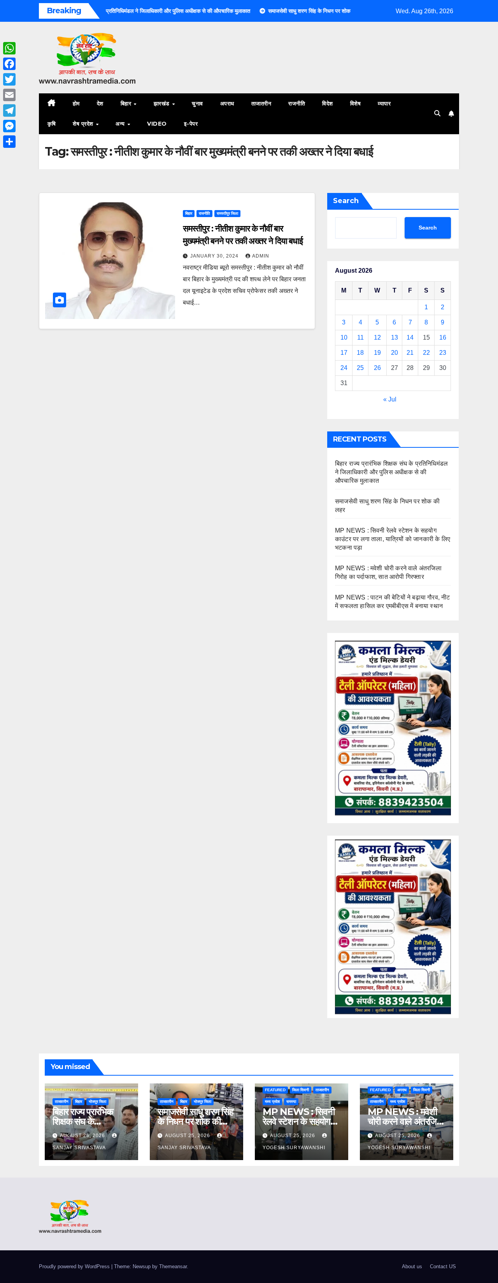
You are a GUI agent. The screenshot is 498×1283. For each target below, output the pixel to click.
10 (343, 337)
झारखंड (163, 103)
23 (442, 352)
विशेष (355, 103)
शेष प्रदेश (84, 123)
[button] (437, 113)
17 (343, 352)
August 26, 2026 (83, 1135)
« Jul (389, 399)
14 (410, 337)
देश (100, 103)
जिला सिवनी (300, 1090)
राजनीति (296, 103)
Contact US (443, 1266)
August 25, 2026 (188, 1135)
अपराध (227, 103)
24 (343, 368)
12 (377, 337)
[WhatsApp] (9, 48)
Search (346, 200)
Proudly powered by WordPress (75, 1266)
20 (394, 352)
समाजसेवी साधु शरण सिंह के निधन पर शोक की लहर (195, 1121)
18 (360, 352)
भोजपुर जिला (97, 1101)
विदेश (327, 103)
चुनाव (197, 103)
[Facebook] (9, 64)
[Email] (9, 95)
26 (377, 368)
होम (76, 103)
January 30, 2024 (215, 256)
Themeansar (173, 1266)
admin (260, 256)
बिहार (127, 103)
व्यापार (384, 103)
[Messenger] (9, 126)
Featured (275, 1090)
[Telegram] (9, 110)
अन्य (121, 123)
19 (377, 352)
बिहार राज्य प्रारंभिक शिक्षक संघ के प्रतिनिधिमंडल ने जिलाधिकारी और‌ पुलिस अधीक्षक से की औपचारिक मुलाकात (391, 472)
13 (394, 337)
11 (360, 337)
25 (360, 368)
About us (412, 1266)
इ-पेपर (191, 123)
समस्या (291, 1101)
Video (157, 123)
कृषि (51, 123)
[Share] (9, 141)
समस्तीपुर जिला (227, 213)
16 (442, 337)
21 (410, 352)
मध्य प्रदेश (272, 1101)
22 (426, 352)
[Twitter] (9, 79)
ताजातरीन (261, 103)
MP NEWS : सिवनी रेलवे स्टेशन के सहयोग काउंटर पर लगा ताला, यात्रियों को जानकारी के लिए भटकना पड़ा (392, 539)
